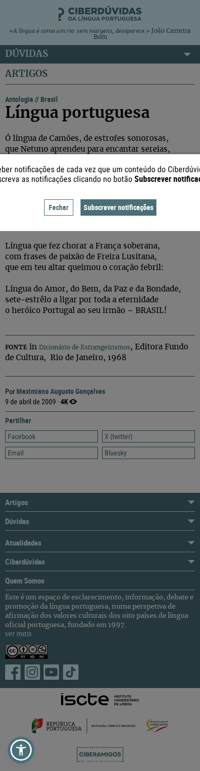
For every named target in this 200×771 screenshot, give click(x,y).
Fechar (59, 207)
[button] (21, 750)
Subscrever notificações (118, 207)
